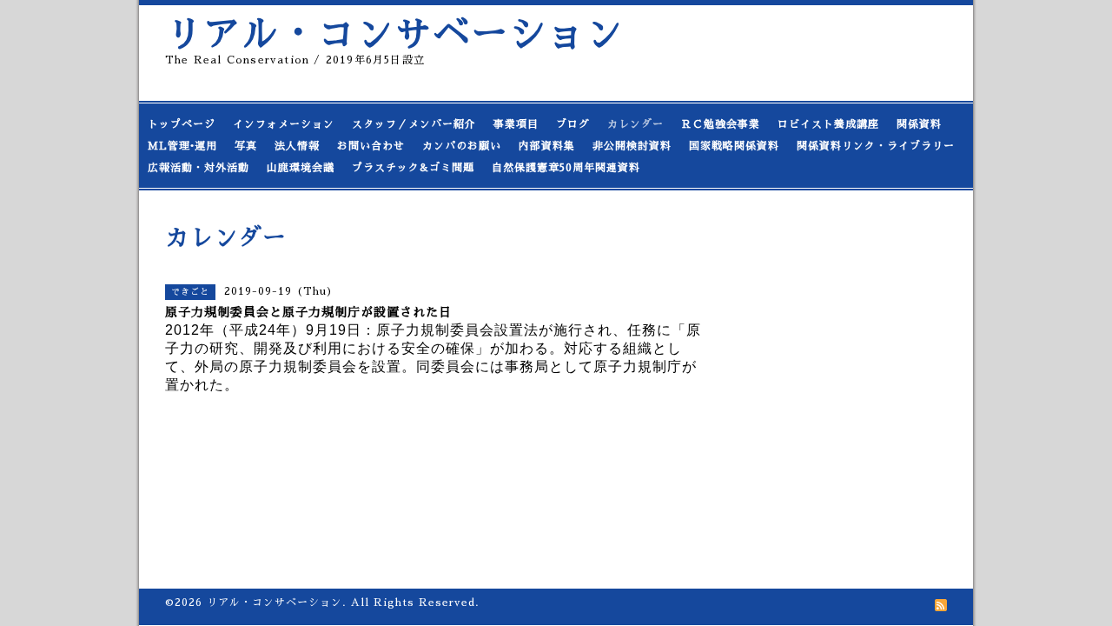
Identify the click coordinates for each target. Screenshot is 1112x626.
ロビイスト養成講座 (828, 124)
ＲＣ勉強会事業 (720, 124)
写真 (246, 146)
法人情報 (297, 146)
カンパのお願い (461, 146)
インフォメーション (283, 124)
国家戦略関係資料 (734, 146)
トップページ (181, 124)
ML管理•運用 (182, 146)
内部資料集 (547, 146)
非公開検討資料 (632, 146)
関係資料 (919, 124)
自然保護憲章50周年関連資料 (566, 168)
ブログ (573, 124)
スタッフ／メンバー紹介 (414, 124)
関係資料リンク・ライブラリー (876, 146)
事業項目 (516, 124)
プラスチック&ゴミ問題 (413, 168)
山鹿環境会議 (300, 168)
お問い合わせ (371, 146)
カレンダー (635, 124)
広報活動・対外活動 (198, 168)
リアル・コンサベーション (394, 34)
